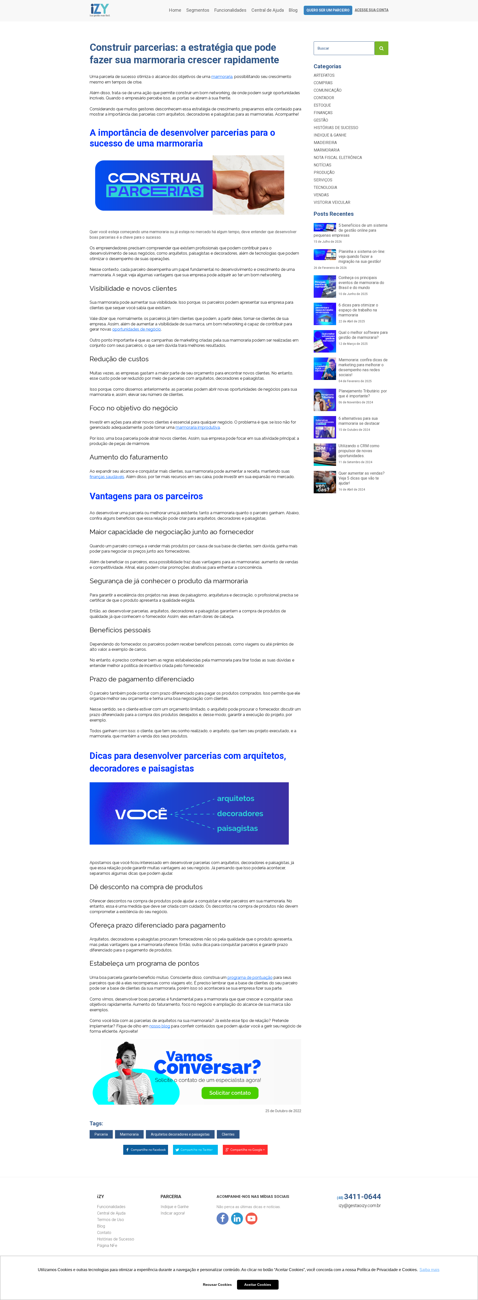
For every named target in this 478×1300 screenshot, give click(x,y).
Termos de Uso (110, 1219)
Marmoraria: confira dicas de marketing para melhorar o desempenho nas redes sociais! (363, 370)
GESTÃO (321, 120)
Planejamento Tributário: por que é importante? (363, 396)
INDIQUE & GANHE (330, 135)
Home (175, 10)
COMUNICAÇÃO (328, 90)
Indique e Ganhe (175, 1206)
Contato (104, 1232)
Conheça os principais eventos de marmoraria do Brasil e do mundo (361, 285)
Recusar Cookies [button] (217, 1285)
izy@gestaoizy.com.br (360, 1205)
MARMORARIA (327, 150)
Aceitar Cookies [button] (257, 1285)
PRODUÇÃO (324, 172)
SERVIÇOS (323, 180)
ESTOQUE (322, 105)
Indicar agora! (173, 1213)
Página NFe (107, 1245)
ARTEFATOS (324, 75)
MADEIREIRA (325, 142)
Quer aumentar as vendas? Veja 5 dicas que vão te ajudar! (362, 481)
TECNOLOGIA (325, 187)
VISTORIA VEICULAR (332, 202)
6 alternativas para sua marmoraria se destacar (359, 424)
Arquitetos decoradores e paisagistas (180, 1134)
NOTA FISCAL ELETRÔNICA (338, 157)
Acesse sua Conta (371, 10)
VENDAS (321, 195)
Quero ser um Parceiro (328, 10)
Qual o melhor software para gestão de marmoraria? (363, 338)
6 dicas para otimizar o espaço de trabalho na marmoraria (358, 313)
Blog (293, 10)
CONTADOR (324, 97)
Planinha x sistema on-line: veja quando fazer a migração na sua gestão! (349, 259)
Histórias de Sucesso (115, 1239)
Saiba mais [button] (429, 1270)
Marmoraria (129, 1134)
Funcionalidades (230, 10)
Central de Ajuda (267, 10)
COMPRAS (323, 82)
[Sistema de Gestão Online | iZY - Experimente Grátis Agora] (100, 15)
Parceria (101, 1134)
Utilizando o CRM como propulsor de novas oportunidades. (359, 453)
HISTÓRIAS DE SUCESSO (336, 127)
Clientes (228, 1134)
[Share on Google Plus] (245, 1151)
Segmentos (197, 10)
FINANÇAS (323, 112)
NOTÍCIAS (322, 165)
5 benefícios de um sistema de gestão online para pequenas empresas (350, 233)
